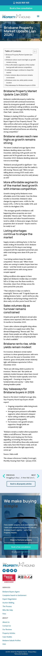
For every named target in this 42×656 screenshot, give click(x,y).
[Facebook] (4, 570)
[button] (38, 16)
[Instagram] (7, 570)
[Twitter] (11, 570)
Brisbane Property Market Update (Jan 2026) (19, 56)
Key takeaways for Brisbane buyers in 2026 (21, 85)
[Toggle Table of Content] (33, 51)
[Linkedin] (15, 570)
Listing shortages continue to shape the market (19, 71)
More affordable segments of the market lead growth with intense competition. (20, 66)
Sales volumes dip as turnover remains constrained (19, 76)
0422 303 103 (25, 552)
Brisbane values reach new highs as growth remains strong (21, 61)
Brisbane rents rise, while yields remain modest (19, 81)
